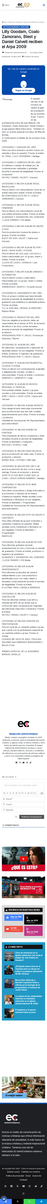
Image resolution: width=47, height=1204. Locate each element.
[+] (34, 793)
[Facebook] (16, 762)
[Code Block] (25, 793)
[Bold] (4, 793)
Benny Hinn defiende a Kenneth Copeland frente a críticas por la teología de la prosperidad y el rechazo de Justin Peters (27, 985)
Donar (28, 1176)
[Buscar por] (44, 6)
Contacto (23, 1180)
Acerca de (36, 1176)
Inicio (5, 22)
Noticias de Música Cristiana (33, 22)
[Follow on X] (26, 52)
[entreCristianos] (12, 1129)
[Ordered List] (16, 793)
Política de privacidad (15, 1176)
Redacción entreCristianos (15, 52)
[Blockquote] (22, 793)
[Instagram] (27, 762)
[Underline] (10, 793)
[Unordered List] (19, 793)
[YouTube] (23, 762)
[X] (20, 762)
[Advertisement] (23, 15)
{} (31, 793)
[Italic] (7, 793)
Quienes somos (13, 1172)
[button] (23, 859)
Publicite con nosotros (31, 1172)
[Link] (28, 793)
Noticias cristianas (15, 22)
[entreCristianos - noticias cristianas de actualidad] (23, 5)
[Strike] (13, 793)
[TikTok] (30, 762)
